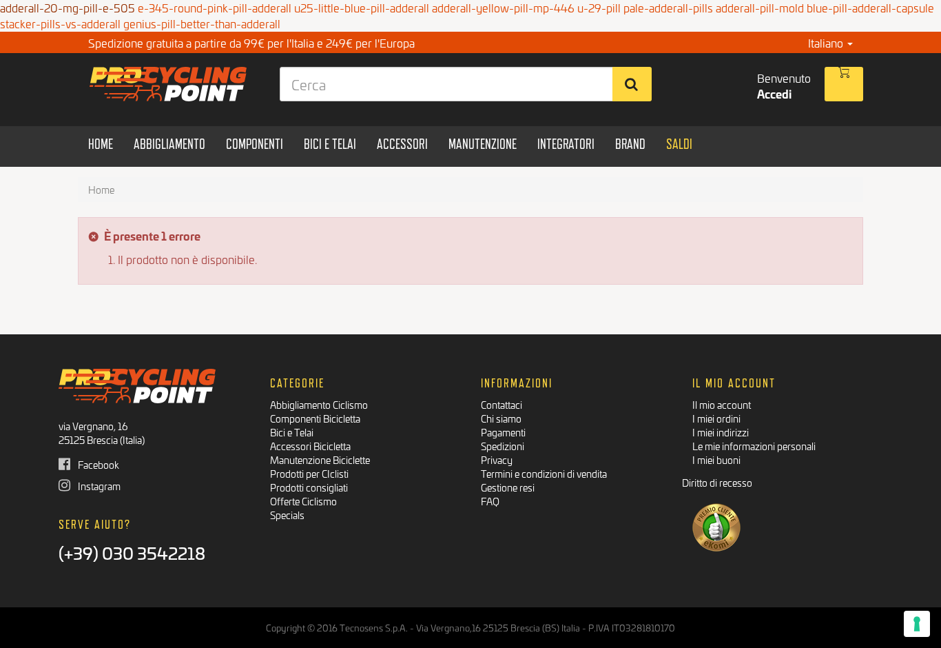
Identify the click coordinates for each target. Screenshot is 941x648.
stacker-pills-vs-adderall (60, 23)
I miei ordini (716, 418)
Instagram (98, 485)
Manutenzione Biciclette (320, 459)
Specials (287, 514)
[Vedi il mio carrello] (844, 84)
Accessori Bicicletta (310, 445)
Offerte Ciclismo (303, 501)
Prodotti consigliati (309, 487)
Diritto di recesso (717, 482)
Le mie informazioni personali (754, 445)
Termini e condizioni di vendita (544, 473)
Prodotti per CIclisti (309, 473)
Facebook (97, 464)
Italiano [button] (827, 42)
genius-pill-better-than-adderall (201, 23)
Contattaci (501, 404)
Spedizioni (502, 445)
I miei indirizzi (720, 432)
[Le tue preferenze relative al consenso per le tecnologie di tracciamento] (917, 624)
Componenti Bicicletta (315, 418)
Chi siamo (501, 418)
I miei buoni (716, 459)
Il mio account (721, 404)
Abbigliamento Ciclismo (319, 404)
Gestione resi (508, 487)
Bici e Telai (291, 432)
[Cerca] (632, 84)
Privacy (497, 459)
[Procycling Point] (168, 84)
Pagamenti (503, 432)
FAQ (490, 501)
